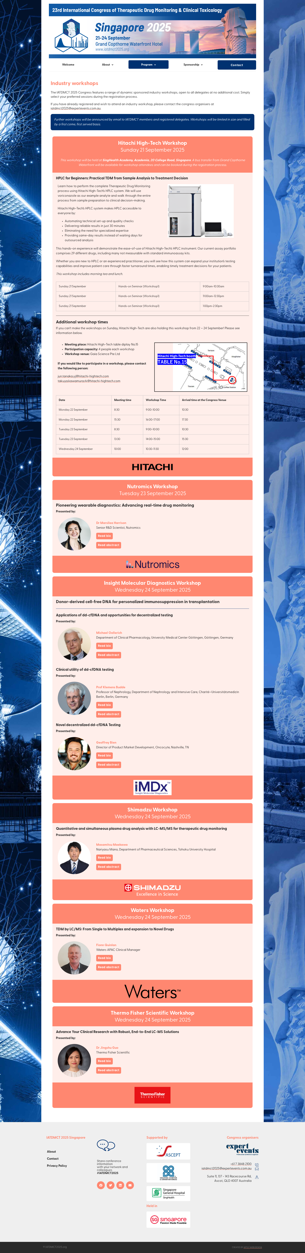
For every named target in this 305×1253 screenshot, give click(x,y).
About (51, 1152)
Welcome (68, 64)
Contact (237, 65)
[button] (101, 1185)
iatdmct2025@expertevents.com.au (76, 108)
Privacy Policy (57, 1166)
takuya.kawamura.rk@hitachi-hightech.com (89, 381)
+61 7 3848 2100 (241, 1164)
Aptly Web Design (253, 1247)
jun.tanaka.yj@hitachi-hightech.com (83, 376)
